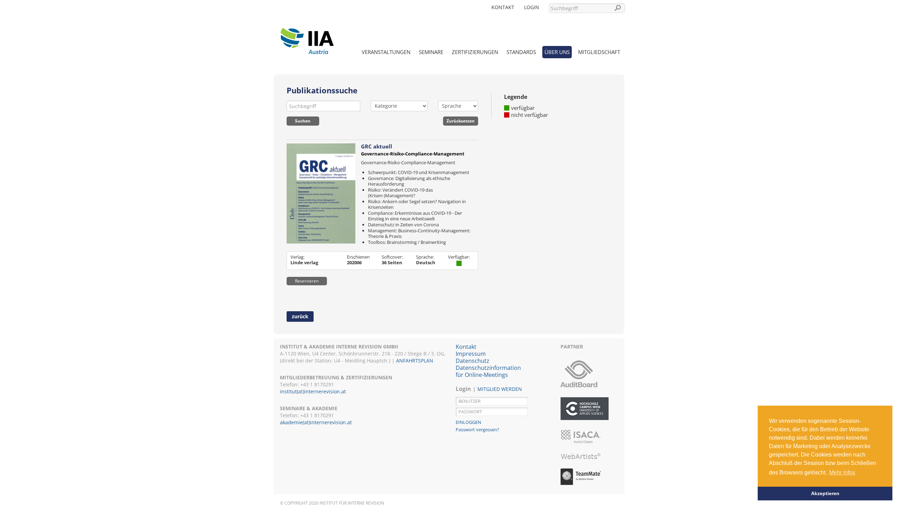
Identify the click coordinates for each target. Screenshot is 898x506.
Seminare (431, 51)
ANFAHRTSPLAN (414, 360)
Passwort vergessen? (477, 429)
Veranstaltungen (386, 51)
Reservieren (307, 281)
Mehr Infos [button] (842, 472)
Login (531, 7)
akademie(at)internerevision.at (316, 422)
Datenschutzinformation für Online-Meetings (488, 371)
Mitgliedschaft (599, 51)
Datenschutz (472, 361)
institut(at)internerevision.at (313, 391)
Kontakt (502, 7)
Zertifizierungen (475, 51)
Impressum (471, 354)
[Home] (307, 37)
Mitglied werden (499, 389)
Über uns (557, 51)
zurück (300, 316)
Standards (521, 51)
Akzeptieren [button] (825, 493)
